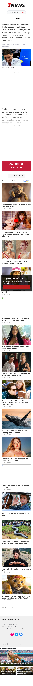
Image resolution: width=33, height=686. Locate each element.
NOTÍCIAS (9, 607)
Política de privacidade (14, 619)
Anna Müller (5, 46)
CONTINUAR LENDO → (16, 166)
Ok (16, 287)
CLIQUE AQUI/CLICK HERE (22, 628)
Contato (4, 619)
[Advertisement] (16, 89)
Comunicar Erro (15, 175)
